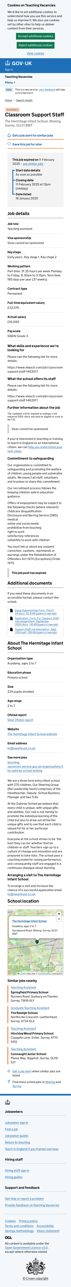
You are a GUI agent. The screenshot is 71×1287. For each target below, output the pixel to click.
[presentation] (35, 942)
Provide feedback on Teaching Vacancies (32, 1205)
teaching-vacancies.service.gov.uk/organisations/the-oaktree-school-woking (35, 766)
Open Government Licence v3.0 (26, 1247)
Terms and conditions (19, 1226)
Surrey (16, 1086)
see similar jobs (33, 164)
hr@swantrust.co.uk (21, 748)
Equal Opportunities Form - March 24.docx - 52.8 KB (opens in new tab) (35, 612)
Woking (50, 1082)
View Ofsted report (20, 720)
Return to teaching (17, 1142)
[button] (37, 942)
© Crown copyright (35, 1278)
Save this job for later (27, 144)
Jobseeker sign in (16, 1122)
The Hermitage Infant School (29, 921)
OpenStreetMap (45, 973)
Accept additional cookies (35, 36)
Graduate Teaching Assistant (30, 1008)
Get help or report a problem (24, 1198)
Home (8, 100)
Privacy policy (28, 1221)
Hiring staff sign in (17, 1170)
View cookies (35, 53)
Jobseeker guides (17, 1136)
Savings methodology (19, 1231)
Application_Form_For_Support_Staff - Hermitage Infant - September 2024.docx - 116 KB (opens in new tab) (37, 621)
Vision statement (48, 1231)
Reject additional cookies (36, 45)
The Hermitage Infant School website (32, 734)
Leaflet (22, 973)
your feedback (47, 89)
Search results (24, 100)
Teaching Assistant (23, 987)
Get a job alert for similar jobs (32, 135)
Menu (9, 82)
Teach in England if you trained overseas (32, 1149)
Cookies (10, 1221)
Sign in (9, 69)
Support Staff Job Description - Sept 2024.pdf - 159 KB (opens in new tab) (36, 631)
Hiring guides (14, 1177)
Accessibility (45, 1226)
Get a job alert (22, 1071)
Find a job (11, 1129)
